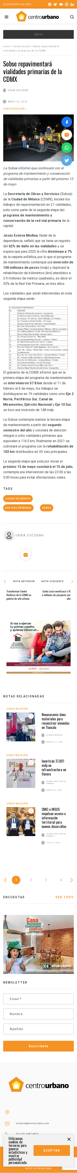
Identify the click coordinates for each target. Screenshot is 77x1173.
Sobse (46, 508)
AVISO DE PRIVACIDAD (38, 1168)
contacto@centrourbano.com (32, 1123)
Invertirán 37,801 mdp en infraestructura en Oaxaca (54, 767)
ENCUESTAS (14, 897)
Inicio (6, 46)
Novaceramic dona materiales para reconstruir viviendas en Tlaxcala (56, 721)
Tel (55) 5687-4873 (27, 1134)
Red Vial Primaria (18, 508)
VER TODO (64, 897)
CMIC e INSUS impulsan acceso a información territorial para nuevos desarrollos (54, 818)
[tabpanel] (38, 781)
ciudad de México (18, 498)
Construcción (21, 46)
